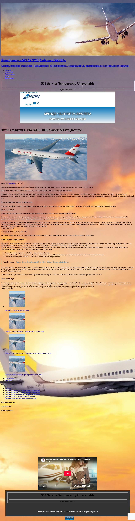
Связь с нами (9, 74)
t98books (12, 183)
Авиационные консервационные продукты (20, 398)
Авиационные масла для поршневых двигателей (22, 392)
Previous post (9, 378)
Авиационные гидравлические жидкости (20, 396)
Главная (8, 70)
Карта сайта (9, 78)
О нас (7, 76)
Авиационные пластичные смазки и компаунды (22, 394)
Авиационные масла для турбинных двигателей (22, 390)
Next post (8, 380)
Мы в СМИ (9, 72)
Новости (8, 388)
